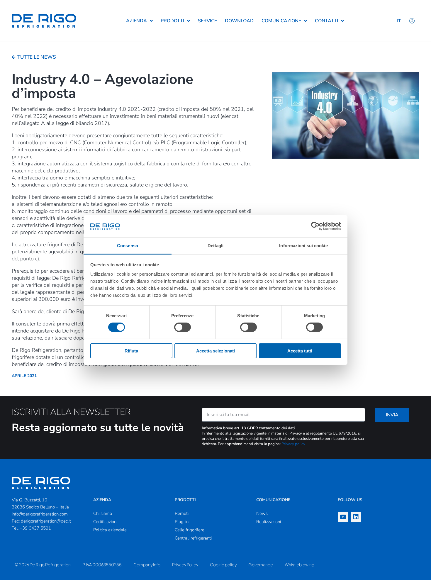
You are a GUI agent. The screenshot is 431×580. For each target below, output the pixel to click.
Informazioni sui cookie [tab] (303, 245)
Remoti (182, 513)
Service (207, 21)
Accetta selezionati (215, 350)
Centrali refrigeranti (193, 538)
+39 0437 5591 (35, 528)
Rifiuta (131, 350)
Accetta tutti (299, 350)
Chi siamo (102, 513)
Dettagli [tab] (216, 245)
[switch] (182, 327)
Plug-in (182, 522)
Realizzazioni (268, 522)
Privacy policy (293, 444)
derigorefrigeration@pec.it (46, 521)
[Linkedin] (356, 517)
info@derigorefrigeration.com (40, 514)
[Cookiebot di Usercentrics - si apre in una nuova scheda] (315, 226)
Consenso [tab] (127, 245)
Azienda (136, 21)
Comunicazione (281, 21)
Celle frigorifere (189, 530)
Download (239, 21)
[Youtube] (343, 517)
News (262, 513)
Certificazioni (105, 522)
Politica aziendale (110, 530)
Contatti (326, 21)
